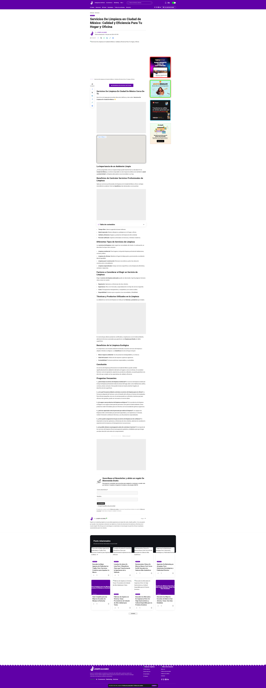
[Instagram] (156, 7)
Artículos (92, 12)
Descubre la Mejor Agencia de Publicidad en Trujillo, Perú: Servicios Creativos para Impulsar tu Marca (100, 568)
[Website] (145, 519)
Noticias (115, 679)
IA (96, 679)
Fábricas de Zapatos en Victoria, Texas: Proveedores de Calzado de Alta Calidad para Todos (122, 601)
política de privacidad (109, 506)
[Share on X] (101, 38)
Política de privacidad (127, 685)
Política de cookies (138, 685)
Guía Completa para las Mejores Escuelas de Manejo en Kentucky (99, 599)
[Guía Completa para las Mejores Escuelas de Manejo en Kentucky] (100, 587)
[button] (154, 685)
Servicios (97, 12)
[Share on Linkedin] (107, 38)
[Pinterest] (158, 7)
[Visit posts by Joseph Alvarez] (92, 33)
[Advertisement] (121, 117)
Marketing (109, 679)
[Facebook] (155, 7)
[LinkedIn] (160, 7)
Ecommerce (101, 679)
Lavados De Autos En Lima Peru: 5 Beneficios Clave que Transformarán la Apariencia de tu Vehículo (122, 568)
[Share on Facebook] (98, 38)
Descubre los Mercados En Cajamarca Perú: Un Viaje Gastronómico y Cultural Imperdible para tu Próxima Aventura (143, 601)
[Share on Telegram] (92, 99)
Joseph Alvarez (102, 32)
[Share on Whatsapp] (104, 38)
